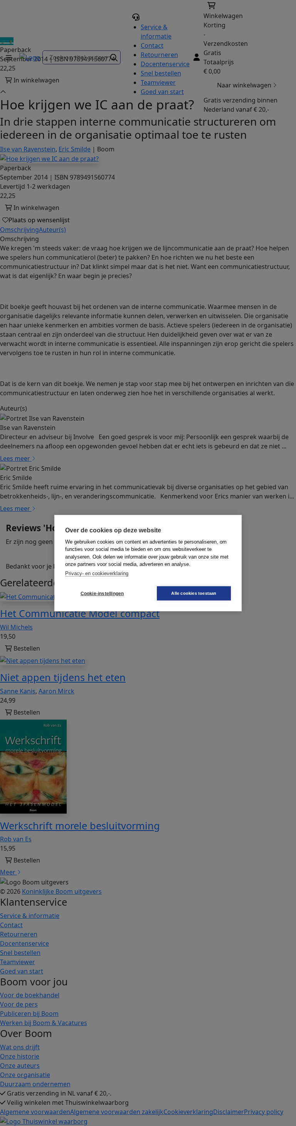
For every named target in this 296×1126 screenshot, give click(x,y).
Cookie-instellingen (102, 593)
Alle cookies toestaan (193, 593)
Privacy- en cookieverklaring (96, 573)
